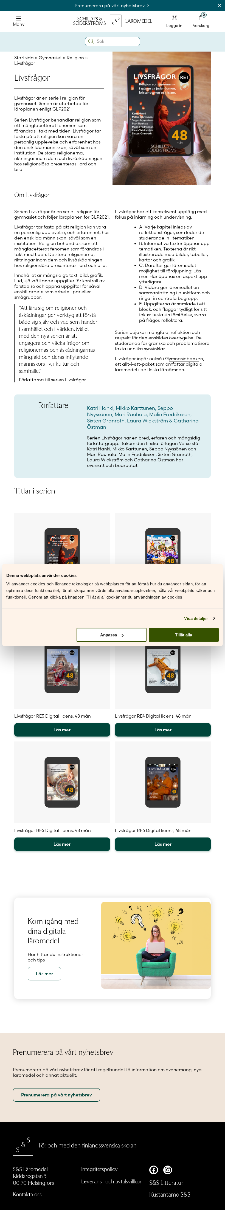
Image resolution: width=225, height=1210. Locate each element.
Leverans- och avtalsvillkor (111, 1181)
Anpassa (108, 635)
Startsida (24, 57)
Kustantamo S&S (169, 1194)
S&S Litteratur (166, 1182)
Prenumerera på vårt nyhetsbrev (110, 5)
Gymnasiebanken (184, 358)
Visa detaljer (196, 618)
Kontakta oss (27, 1194)
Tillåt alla (183, 635)
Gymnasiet (50, 57)
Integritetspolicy (99, 1169)
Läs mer (62, 729)
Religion (75, 57)
